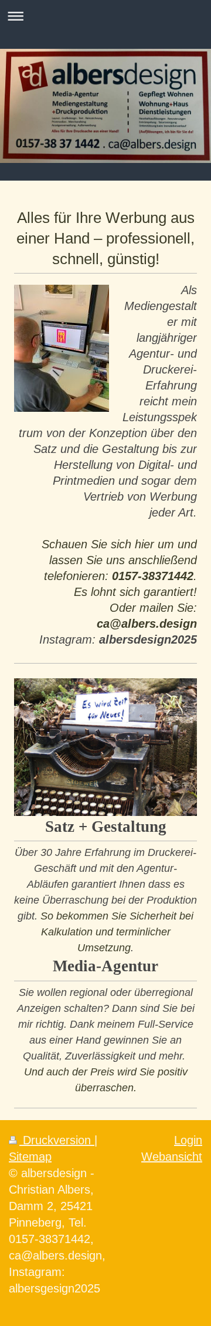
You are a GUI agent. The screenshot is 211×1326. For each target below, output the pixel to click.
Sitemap (30, 1156)
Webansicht (171, 1156)
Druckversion (56, 1140)
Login (188, 1140)
